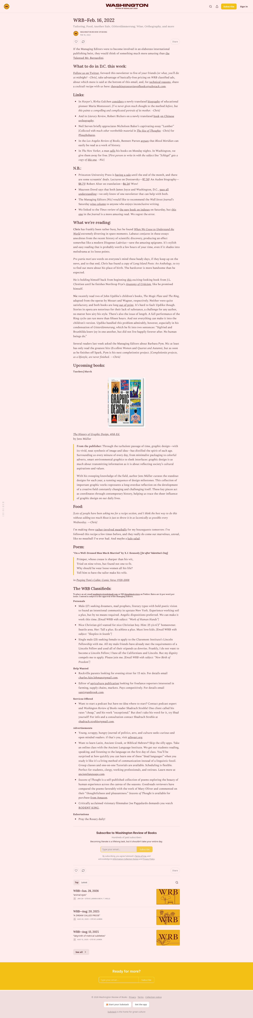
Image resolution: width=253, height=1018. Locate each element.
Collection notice (153, 997)
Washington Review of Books (93, 32)
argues (145, 141)
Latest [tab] (84, 882)
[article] (126, 897)
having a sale (123, 175)
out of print (126, 305)
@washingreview (132, 594)
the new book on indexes (134, 210)
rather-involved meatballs (111, 530)
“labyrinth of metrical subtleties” (89, 935)
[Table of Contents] (3, 509)
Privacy (132, 997)
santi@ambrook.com (91, 692)
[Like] (76, 42)
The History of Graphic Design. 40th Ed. (96, 434)
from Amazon (98, 798)
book (156, 116)
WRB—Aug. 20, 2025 (86, 911)
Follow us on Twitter (86, 73)
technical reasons (160, 82)
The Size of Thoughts (149, 131)
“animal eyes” (80, 894)
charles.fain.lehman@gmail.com (98, 678)
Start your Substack (119, 1004)
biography (154, 101)
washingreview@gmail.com (105, 594)
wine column (98, 204)
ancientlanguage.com (91, 774)
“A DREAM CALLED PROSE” (86, 915)
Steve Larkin (91, 899)
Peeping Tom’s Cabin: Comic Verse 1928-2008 (102, 580)
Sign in (244, 6)
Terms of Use (140, 856)
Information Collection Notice (126, 859)
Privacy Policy (148, 859)
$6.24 (126, 184)
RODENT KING (88, 808)
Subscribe (228, 6)
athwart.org (135, 737)
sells (112, 151)
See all (79, 952)
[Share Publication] (217, 6)
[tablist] (81, 882)
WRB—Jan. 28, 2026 (86, 891)
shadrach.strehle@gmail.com (96, 721)
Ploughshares (86, 135)
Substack (112, 1011)
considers (118, 101)
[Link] (69, 66)
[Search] (210, 6)
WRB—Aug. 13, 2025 (86, 931)
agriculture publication (104, 683)
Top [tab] (76, 882)
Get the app (141, 1004)
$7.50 (145, 179)
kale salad (134, 539)
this (129, 280)
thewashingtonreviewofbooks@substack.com (138, 86)
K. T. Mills (105, 899)
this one (92, 160)
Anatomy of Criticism (138, 284)
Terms (141, 997)
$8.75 (81, 184)
